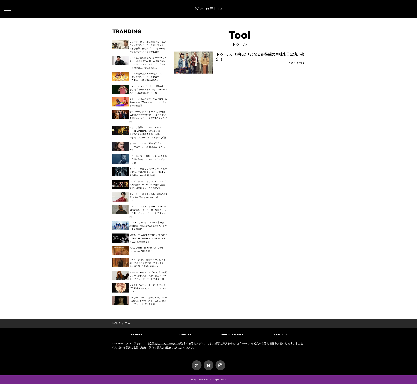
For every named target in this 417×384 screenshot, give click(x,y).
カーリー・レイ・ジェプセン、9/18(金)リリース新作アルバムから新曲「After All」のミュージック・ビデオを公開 (148, 275)
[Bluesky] (208, 365)
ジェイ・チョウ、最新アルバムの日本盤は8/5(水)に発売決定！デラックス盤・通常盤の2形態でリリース (147, 263)
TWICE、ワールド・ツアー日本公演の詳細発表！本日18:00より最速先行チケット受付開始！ (148, 225)
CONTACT (280, 334)
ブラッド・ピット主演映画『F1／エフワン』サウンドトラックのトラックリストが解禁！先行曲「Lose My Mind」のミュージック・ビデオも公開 (147, 46)
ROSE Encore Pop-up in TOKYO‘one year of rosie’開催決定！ (146, 249)
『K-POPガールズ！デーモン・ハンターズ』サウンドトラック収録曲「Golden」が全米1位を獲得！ (147, 77)
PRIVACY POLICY (232, 334)
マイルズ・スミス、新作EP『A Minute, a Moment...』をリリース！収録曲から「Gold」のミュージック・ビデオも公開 (147, 211)
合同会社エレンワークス (163, 343)
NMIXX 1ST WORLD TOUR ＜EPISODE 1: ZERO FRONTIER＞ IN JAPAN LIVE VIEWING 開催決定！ (148, 238)
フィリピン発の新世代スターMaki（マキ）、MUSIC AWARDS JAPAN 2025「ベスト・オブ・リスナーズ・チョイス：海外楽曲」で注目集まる (147, 62)
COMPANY (184, 334)
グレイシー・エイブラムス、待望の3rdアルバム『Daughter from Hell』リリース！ (148, 197)
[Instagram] (220, 365)
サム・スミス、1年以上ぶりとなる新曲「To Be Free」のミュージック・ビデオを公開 (148, 159)
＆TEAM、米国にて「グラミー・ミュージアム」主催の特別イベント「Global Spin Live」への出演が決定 (148, 172)
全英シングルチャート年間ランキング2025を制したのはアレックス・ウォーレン (147, 288)
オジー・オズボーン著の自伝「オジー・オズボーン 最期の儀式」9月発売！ (147, 146)
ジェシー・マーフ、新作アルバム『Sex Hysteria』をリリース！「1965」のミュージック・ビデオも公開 (148, 301)
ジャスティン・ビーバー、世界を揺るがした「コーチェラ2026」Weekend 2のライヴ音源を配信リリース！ (148, 89)
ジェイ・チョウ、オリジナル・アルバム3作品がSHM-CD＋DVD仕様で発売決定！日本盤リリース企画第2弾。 (147, 184)
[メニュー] (7, 9)
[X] (196, 365)
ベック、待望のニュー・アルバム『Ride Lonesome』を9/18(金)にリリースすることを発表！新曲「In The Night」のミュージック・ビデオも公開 (148, 132)
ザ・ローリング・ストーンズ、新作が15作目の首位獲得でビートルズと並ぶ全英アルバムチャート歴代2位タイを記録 (148, 116)
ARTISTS (136, 334)
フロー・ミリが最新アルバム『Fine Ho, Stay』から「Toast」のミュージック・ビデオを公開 (148, 102)
